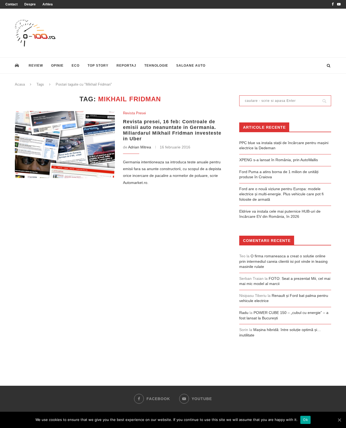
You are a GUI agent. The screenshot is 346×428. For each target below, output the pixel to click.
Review (36, 65)
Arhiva (47, 4)
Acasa (20, 84)
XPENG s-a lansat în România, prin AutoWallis (278, 160)
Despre (30, 4)
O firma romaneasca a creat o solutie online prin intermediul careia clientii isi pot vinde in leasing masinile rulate (283, 261)
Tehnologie (156, 65)
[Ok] (339, 420)
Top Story (98, 65)
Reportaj (126, 65)
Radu (243, 312)
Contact (11, 4)
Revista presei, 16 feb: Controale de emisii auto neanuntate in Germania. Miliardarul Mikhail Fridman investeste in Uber (172, 130)
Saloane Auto (190, 65)
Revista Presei (134, 113)
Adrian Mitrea (139, 147)
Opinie (57, 65)
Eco (75, 65)
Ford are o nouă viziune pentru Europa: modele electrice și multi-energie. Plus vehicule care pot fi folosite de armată (281, 194)
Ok (305, 419)
